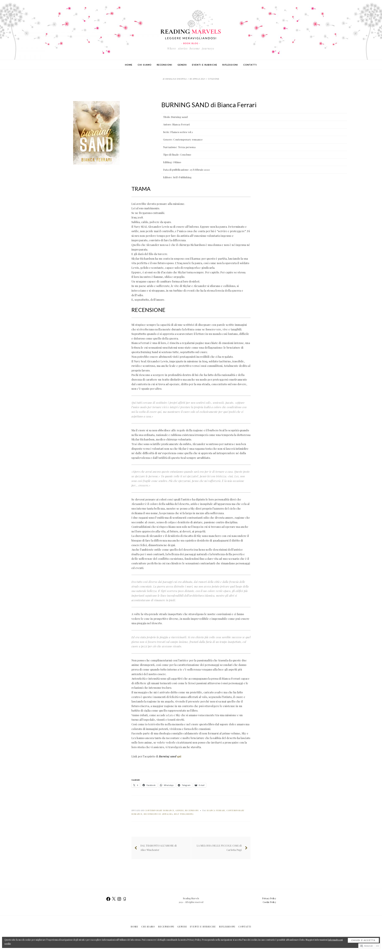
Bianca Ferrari (216, 810)
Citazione (213, 78)
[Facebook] (108, 899)
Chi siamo (145, 64)
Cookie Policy (269, 902)
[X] (113, 899)
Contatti (250, 64)
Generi (182, 64)
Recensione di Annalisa (158, 814)
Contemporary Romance (159, 810)
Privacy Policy (269, 898)
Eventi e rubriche (204, 64)
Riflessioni (230, 64)
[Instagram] (119, 899)
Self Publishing (184, 814)
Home (129, 64)
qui (179, 756)
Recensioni (164, 64)
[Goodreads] (124, 899)
